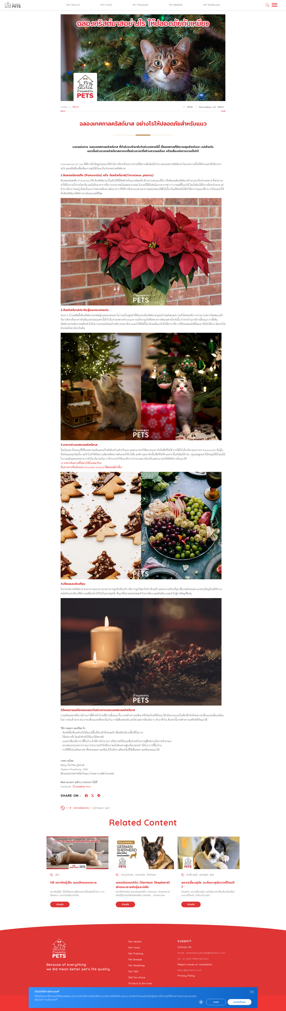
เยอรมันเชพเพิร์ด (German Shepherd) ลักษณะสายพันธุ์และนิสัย (143, 884)
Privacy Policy (186, 975)
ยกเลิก (216, 1002)
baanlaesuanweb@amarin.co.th (205, 952)
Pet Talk (133, 971)
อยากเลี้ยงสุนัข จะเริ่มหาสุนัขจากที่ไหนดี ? (207, 884)
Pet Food (106, 4)
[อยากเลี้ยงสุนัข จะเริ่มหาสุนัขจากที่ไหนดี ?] (209, 853)
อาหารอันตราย (81, 808)
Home (64, 107)
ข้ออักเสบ (151, 875)
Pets (76, 107)
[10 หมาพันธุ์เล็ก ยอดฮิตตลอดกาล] (77, 853)
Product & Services (140, 983)
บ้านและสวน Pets (82, 786)
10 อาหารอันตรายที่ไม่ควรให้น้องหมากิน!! (81, 463)
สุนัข (57, 875)
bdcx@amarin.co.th (190, 970)
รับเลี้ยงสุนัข (192, 875)
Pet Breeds (176, 4)
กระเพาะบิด (140, 875)
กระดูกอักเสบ (127, 875)
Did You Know (136, 977)
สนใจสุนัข (203, 875)
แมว (107, 808)
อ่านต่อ (59, 904)
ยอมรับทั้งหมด (239, 1002)
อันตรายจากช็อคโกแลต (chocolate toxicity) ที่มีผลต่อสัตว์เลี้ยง (91, 467)
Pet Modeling (211, 4)
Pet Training (141, 4)
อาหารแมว (98, 808)
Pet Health (73, 4)
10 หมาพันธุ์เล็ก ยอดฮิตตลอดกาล (73, 882)
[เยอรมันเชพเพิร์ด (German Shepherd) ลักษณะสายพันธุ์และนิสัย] (143, 853)
